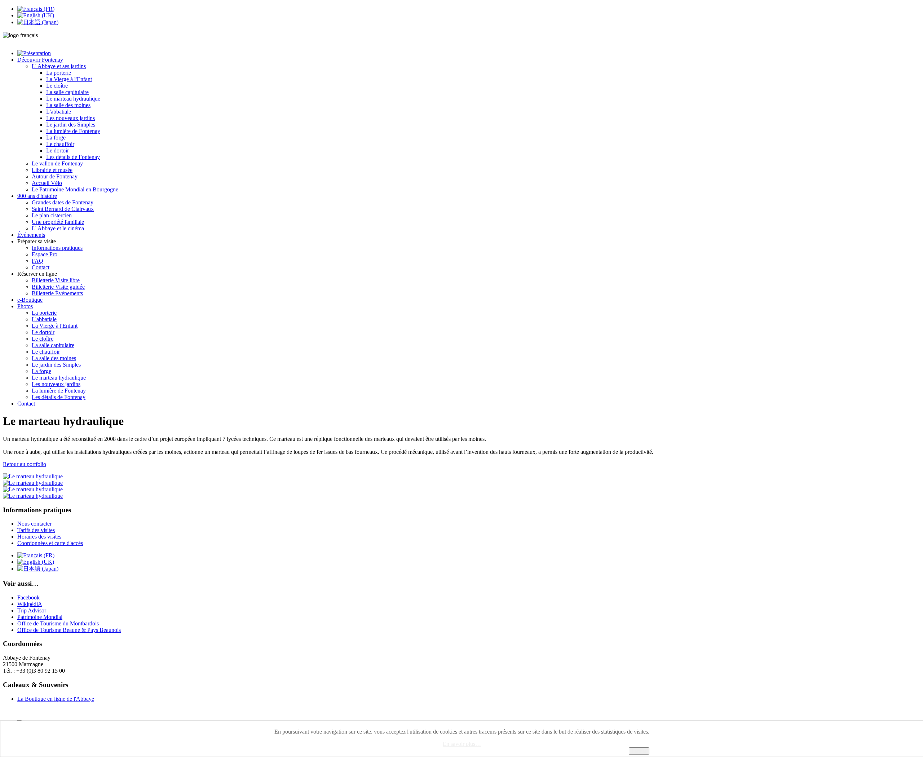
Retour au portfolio (24, 464)
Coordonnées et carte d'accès (50, 543)
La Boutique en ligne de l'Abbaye (55, 699)
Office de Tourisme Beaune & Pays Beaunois (69, 630)
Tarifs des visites (36, 530)
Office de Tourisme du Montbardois (58, 623)
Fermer (639, 751)
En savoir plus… (462, 744)
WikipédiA (29, 604)
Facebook (28, 597)
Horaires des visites (39, 537)
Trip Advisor (31, 610)
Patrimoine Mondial (39, 617)
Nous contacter (34, 524)
